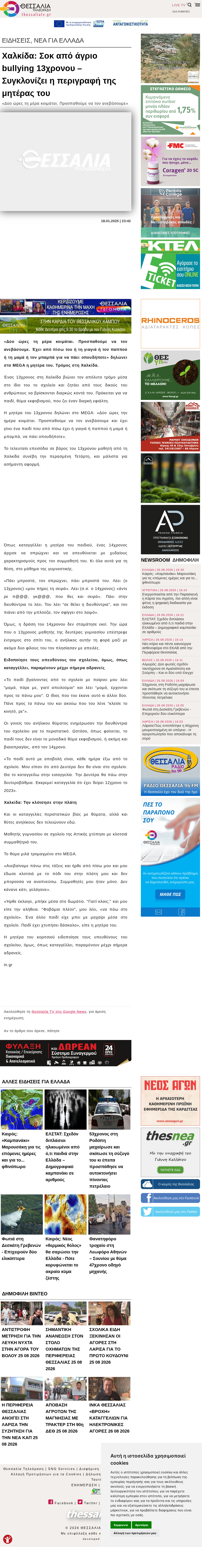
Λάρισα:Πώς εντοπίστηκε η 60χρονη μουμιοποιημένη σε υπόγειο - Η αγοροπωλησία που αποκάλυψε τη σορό (170, 730)
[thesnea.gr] (170, 1152)
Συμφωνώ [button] (121, 1525)
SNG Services (61, 1469)
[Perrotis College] (170, 213)
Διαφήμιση (89, 1469)
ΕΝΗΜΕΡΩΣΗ (84, 1485)
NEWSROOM (155, 560)
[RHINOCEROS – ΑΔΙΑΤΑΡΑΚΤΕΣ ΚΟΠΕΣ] (170, 323)
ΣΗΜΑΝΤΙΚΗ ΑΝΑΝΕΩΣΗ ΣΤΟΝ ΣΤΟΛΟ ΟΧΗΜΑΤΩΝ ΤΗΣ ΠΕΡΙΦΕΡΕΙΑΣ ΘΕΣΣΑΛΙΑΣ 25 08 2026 (64, 1349)
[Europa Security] (65, 1053)
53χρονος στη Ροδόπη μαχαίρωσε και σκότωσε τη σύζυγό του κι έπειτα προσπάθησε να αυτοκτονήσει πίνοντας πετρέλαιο (170, 689)
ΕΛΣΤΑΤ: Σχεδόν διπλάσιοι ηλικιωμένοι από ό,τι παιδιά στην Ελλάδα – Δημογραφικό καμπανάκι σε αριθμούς (169, 623)
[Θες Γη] (170, 375)
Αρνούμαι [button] (141, 1525)
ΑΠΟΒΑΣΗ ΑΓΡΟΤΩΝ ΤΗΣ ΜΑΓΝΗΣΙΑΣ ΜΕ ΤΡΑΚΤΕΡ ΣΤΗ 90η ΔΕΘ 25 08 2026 (64, 1418)
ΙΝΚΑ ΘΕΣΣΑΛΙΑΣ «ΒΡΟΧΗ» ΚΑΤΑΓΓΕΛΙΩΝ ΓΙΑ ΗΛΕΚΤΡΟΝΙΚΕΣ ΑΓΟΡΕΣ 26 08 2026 (109, 1418)
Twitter (90, 1503)
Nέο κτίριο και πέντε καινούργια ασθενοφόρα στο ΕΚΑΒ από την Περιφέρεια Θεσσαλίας (167, 646)
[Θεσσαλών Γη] (65, 325)
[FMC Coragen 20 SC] (170, 161)
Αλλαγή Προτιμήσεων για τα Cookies (46, 1474)
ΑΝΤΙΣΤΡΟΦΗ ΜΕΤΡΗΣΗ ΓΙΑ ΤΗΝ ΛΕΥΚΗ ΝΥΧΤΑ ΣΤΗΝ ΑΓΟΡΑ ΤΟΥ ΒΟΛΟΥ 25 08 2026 (21, 1342)
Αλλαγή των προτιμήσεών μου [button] (135, 1533)
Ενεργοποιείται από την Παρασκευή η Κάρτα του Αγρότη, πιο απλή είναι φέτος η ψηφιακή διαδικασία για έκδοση (170, 599)
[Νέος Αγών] (170, 1101)
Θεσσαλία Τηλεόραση (23, 1469)
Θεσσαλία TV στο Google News (59, 1012)
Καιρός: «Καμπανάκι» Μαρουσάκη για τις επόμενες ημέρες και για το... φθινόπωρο (169, 576)
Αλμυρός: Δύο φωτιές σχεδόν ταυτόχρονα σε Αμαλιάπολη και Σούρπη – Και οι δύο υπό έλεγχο (167, 666)
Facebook (63, 1503)
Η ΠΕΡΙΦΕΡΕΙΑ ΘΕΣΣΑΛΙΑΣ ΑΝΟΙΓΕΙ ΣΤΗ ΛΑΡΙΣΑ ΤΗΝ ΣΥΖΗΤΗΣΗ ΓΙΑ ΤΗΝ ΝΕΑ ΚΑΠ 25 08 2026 (20, 1424)
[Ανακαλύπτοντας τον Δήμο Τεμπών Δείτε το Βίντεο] (170, 58)
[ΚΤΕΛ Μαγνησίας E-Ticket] (170, 264)
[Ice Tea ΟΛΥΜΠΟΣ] (170, 478)
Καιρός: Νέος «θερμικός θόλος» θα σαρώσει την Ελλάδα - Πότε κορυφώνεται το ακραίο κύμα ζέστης (63, 1258)
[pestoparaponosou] (170, 857)
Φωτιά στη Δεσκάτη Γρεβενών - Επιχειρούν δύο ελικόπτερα (166, 710)
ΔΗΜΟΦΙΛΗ (185, 560)
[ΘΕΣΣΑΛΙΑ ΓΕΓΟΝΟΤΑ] (65, 307)
